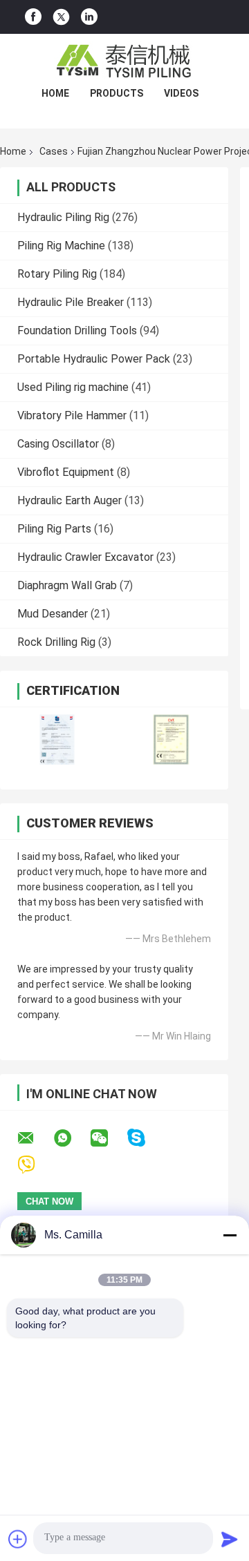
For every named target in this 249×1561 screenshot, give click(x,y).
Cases (53, 151)
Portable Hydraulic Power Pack (93, 358)
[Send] (230, 1539)
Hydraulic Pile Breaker (70, 302)
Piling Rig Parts (54, 528)
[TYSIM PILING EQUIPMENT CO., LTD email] (34, 1138)
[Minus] (229, 1235)
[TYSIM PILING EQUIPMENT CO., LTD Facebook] (33, 17)
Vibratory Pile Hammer (72, 415)
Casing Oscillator (58, 443)
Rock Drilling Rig (56, 642)
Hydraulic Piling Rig (63, 217)
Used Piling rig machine (73, 387)
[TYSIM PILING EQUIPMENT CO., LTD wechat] (108, 1138)
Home (55, 93)
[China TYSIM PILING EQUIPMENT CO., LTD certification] (57, 739)
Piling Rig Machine (61, 245)
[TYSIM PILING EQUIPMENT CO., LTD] (124, 61)
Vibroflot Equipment (65, 472)
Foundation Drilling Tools (77, 330)
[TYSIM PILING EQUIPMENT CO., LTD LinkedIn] (89, 17)
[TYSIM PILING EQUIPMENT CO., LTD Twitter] (61, 17)
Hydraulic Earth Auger (69, 500)
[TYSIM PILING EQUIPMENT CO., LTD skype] (145, 1137)
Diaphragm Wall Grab (67, 585)
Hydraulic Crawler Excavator (85, 557)
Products (116, 93)
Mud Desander (52, 613)
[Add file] (18, 1539)
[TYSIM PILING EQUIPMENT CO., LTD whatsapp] (71, 1138)
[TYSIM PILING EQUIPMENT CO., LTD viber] (35, 1164)
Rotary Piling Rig (57, 273)
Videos (181, 93)
